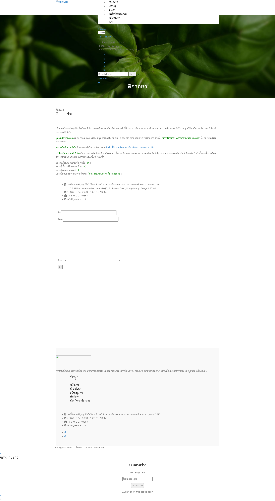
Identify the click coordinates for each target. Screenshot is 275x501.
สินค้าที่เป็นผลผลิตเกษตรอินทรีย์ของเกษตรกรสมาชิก (130, 147)
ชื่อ (59, 212)
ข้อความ (62, 260)
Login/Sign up (105, 36)
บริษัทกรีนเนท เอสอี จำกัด (68, 153)
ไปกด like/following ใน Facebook (104, 173)
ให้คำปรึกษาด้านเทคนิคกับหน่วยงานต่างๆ (180, 138)
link (88, 162)
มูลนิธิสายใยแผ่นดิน (65, 138)
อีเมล (60, 219)
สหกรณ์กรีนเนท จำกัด (66, 147)
